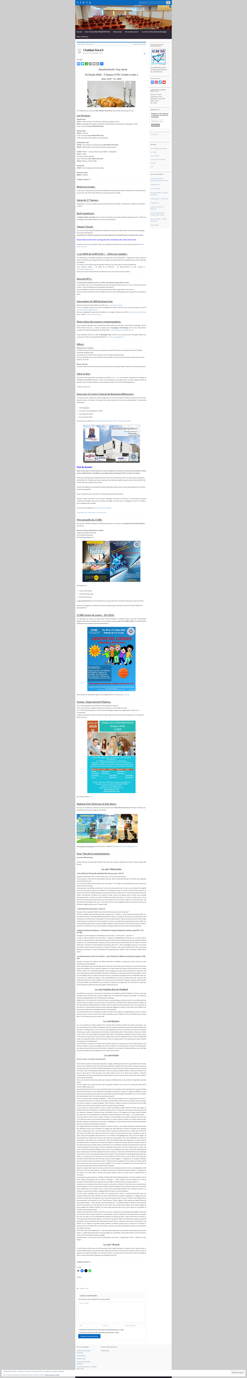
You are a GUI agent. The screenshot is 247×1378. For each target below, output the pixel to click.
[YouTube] (90, 2)
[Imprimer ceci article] (144, 53)
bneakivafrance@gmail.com (127, 846)
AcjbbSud (87, 53)
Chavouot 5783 (155, 188)
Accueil (79, 32)
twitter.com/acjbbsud (94, 314)
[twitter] (83, 2)
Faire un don (117, 32)
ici (91, 796)
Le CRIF (153, 163)
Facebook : (154, 134)
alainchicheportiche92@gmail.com (122, 330)
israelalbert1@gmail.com (85, 269)
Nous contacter (82, 36)
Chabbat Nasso (155, 184)
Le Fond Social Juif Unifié (158, 159)
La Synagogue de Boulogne (159, 148)
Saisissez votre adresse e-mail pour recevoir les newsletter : (159, 115)
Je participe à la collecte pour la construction (91, 512)
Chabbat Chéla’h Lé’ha (86, 44)
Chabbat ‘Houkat (138, 44)
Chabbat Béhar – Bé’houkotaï (159, 199)
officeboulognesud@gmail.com (87, 310)
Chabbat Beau (81, 1355)
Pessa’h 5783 (155, 225)
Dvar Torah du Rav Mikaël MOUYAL (97, 32)
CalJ (152, 167)
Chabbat (101, 53)
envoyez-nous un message (102, 508)
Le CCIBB (153, 152)
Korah (87, 1288)
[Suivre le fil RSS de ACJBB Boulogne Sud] (78, 2)
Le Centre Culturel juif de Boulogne (154, 32)
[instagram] (87, 2)
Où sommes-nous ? (132, 32)
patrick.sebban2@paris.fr (115, 337)
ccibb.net (126, 694)
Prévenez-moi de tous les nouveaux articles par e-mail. (99, 1332)
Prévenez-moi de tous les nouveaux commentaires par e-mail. (102, 1330)
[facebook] (80, 2)
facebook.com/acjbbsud (138, 312)
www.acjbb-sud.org (115, 305)
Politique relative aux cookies (52, 1375)
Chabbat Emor (155, 203)
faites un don (116, 377)
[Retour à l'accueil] (123, 17)
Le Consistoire (155, 156)
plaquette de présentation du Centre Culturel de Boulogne (112, 421)
